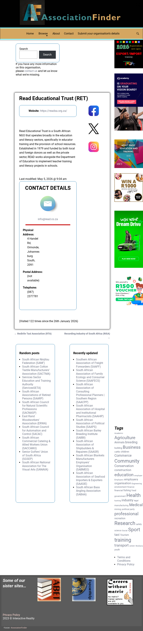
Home (30, 33)
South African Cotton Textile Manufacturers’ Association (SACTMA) (36, 370)
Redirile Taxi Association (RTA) (33, 333)
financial (118, 490)
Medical (136, 505)
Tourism (124, 534)
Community (126, 461)
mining (117, 509)
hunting (117, 501)
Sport (134, 529)
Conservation (124, 466)
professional (126, 513)
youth (117, 549)
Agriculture (124, 437)
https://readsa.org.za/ (53, 110)
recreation (119, 518)
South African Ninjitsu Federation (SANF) (35, 361)
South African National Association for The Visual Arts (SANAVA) (36, 466)
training (122, 540)
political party (128, 509)
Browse (43, 33)
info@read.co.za (48, 219)
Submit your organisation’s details (98, 33)
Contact (69, 33)
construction (122, 470)
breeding (131, 442)
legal (136, 500)
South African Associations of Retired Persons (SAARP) (36, 395)
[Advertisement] (93, 211)
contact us (30, 71)
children (125, 451)
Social (124, 530)
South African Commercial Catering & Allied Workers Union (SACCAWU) (36, 443)
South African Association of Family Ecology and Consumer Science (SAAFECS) (90, 375)
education (124, 474)
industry (127, 500)
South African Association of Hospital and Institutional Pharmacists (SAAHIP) (90, 411)
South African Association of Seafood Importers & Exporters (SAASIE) (90, 478)
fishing (127, 490)
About (56, 33)
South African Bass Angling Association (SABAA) (88, 491)
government (120, 496)
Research (124, 523)
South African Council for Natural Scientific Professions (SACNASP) (35, 407)
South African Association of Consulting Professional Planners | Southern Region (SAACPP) (90, 393)
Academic (118, 433)
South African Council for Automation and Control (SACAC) (35, 430)
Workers (139, 546)
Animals (119, 442)
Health (133, 495)
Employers (118, 480)
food (133, 490)
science (117, 530)
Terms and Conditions (123, 559)
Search (23, 48)
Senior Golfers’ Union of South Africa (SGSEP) (35, 455)
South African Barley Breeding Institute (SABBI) (88, 434)
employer (138, 475)
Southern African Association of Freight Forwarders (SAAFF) (89, 363)
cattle (117, 451)
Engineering (137, 483)
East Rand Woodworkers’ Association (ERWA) (34, 420)
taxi (116, 534)
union (132, 546)
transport (121, 545)
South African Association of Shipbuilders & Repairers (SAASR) (87, 446)
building (118, 448)
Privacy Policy (125, 564)
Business (132, 447)
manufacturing (121, 505)
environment (120, 487)
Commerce (123, 456)
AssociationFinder (19, 628)
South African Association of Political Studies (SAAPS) (90, 423)
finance (130, 487)
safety (139, 524)
